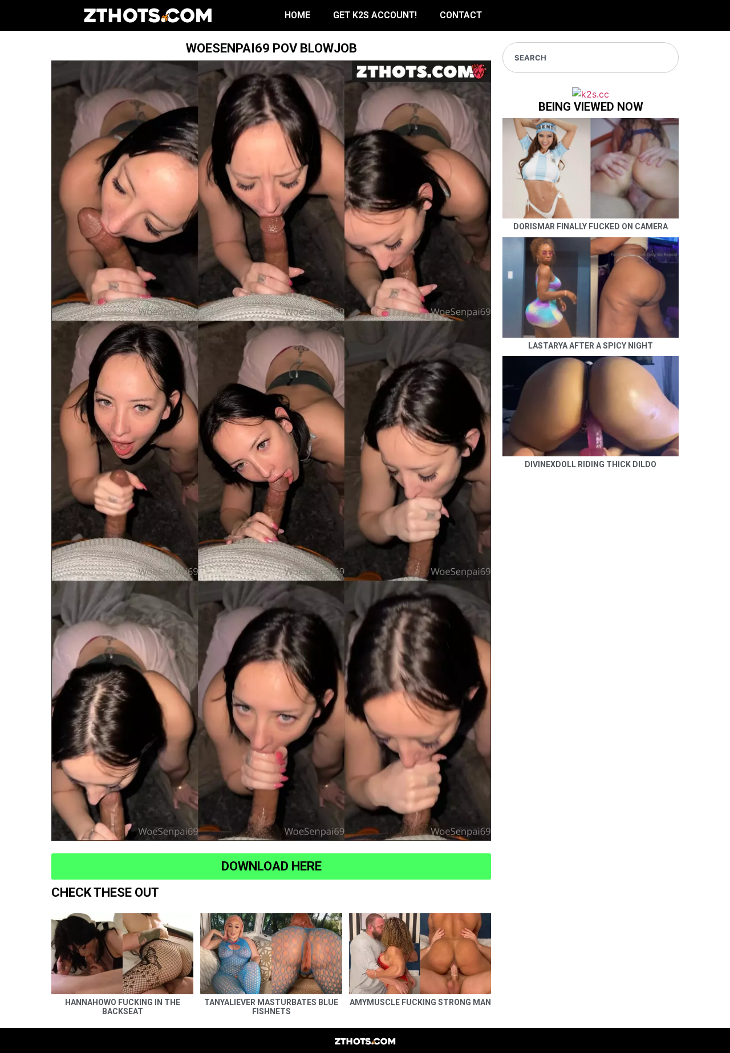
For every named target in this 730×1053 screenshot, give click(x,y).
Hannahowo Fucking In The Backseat (122, 1007)
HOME (297, 15)
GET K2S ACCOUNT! (375, 15)
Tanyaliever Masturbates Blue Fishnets (271, 1007)
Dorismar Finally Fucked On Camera (590, 226)
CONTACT (461, 15)
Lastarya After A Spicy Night (590, 345)
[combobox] (590, 57)
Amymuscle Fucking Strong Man (420, 1002)
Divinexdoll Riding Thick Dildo (590, 464)
